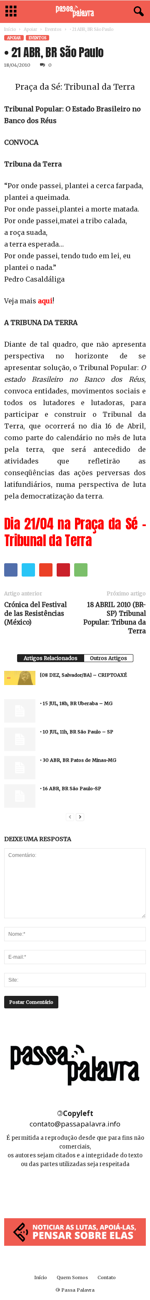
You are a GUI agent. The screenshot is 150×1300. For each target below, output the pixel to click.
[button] (137, 12)
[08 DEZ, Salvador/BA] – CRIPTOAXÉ (83, 675)
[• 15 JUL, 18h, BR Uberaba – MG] (19, 711)
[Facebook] (57, 1189)
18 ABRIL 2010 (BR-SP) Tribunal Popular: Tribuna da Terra (114, 618)
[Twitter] (93, 1189)
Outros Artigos (108, 658)
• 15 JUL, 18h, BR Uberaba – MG (76, 703)
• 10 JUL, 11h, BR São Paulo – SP (76, 732)
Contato (107, 1277)
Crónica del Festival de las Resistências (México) (35, 613)
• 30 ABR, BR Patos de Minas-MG (78, 760)
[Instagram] (75, 1189)
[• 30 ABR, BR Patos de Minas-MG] (19, 767)
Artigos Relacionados (51, 658)
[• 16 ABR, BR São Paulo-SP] (19, 796)
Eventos (53, 29)
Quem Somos (72, 1277)
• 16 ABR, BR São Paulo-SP (70, 788)
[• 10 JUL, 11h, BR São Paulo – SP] (19, 739)
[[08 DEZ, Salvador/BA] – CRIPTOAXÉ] (19, 678)
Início (10, 29)
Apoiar (30, 29)
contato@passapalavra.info (75, 1124)
